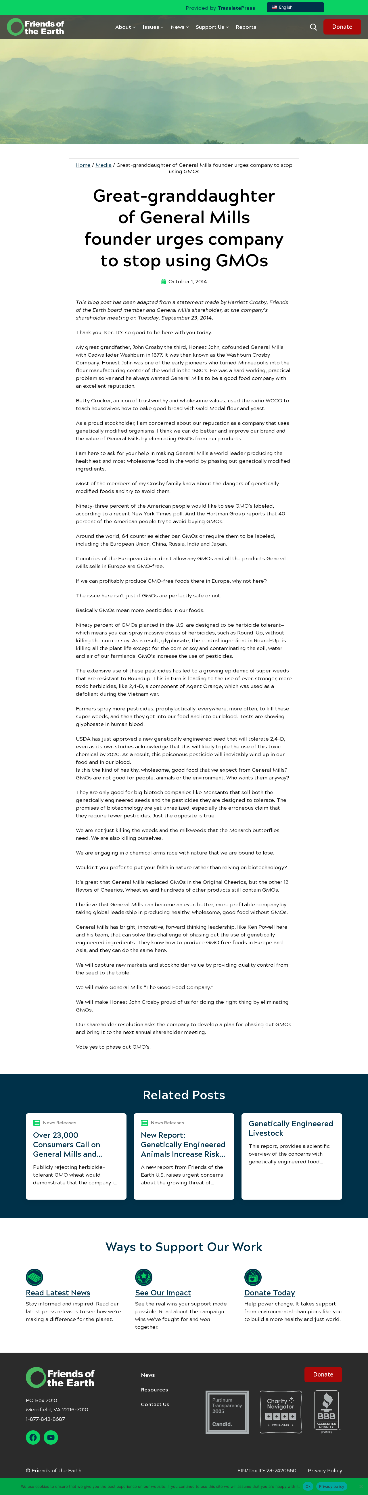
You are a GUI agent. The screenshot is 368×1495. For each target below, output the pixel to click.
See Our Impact (163, 1292)
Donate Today (269, 1292)
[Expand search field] (313, 27)
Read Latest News (58, 1292)
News (148, 1375)
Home (83, 165)
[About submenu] (134, 26)
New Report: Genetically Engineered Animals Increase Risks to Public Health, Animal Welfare (183, 1145)
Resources (154, 1390)
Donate (342, 26)
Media (103, 165)
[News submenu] (187, 26)
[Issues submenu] (162, 26)
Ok (308, 1486)
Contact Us (155, 1404)
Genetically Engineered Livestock (291, 1128)
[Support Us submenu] (227, 26)
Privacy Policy (325, 1470)
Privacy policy (331, 1486)
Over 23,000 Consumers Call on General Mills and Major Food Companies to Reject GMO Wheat (75, 1145)
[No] (361, 1486)
